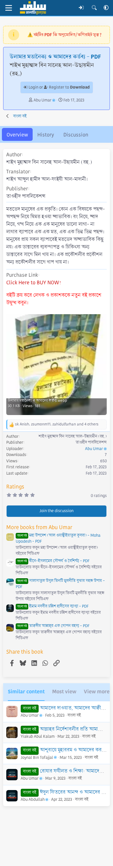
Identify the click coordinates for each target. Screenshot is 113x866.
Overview (17, 134)
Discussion (75, 134)
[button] (106, 7)
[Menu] (8, 8)
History (45, 134)
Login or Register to (59, 87)
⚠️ (64, 35)
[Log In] (81, 7)
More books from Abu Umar (39, 527)
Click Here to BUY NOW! (33, 282)
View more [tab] (97, 692)
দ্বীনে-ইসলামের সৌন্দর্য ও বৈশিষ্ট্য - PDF (53, 561)
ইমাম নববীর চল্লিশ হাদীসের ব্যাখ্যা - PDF (53, 606)
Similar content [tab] (26, 692)
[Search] (94, 7)
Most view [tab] (64, 692)
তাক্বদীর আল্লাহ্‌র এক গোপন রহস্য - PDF (53, 626)
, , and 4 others (57, 424)
